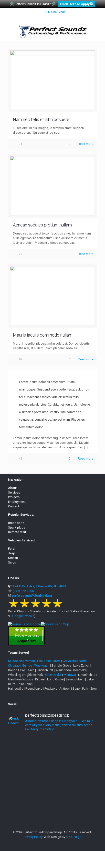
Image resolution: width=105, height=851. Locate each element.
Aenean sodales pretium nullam (42, 224)
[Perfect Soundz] (52, 31)
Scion (12, 562)
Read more (85, 144)
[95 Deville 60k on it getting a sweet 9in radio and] (52, 744)
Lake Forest (52, 661)
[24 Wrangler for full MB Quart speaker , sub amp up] (52, 758)
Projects (14, 497)
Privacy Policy (33, 837)
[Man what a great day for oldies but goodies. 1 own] (52, 795)
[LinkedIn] (49, 18)
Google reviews (23, 616)
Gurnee (27, 665)
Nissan (13, 558)
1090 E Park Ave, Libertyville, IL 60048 (38, 586)
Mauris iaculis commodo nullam (43, 335)
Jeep (11, 553)
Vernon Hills (33, 661)
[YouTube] (43, 18)
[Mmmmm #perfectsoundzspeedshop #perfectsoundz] (52, 767)
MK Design (73, 837)
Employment (17, 502)
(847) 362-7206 (54, 12)
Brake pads (16, 523)
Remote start (17, 532)
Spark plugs (16, 527)
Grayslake (70, 661)
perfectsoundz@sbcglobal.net (32, 595)
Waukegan (41, 665)
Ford (11, 548)
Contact (13, 506)
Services (14, 492)
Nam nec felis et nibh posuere (41, 119)
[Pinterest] (55, 18)
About (12, 488)
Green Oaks (53, 675)
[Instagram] (62, 18)
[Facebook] (36, 18)
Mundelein (15, 661)
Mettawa (70, 675)
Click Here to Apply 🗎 (76, 4)
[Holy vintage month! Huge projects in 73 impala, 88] (52, 779)
